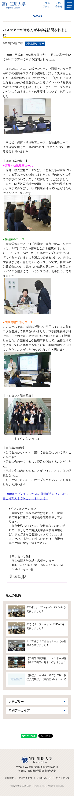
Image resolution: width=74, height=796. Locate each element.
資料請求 (9, 778)
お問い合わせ (44, 778)
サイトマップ (62, 778)
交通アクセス (25, 778)
